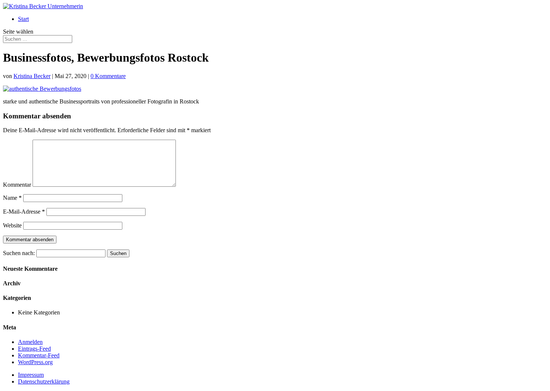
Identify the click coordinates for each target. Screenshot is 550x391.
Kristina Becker (32, 76)
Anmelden (30, 342)
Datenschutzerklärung (44, 381)
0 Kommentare (108, 76)
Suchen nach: (19, 253)
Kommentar (17, 184)
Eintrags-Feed (34, 348)
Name (12, 198)
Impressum (31, 375)
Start (23, 19)
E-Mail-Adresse (24, 211)
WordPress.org (35, 362)
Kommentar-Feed (38, 355)
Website (12, 225)
